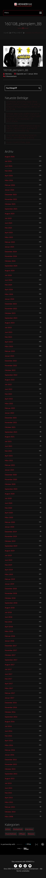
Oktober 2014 (10, 812)
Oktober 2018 (10, 598)
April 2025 (9, 232)
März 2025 (9, 237)
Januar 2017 (9, 698)
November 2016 (11, 707)
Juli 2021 (8, 441)
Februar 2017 (10, 693)
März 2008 (9, 816)
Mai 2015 (8, 793)
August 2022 (9, 380)
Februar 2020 (10, 522)
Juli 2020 (8, 498)
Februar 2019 (10, 579)
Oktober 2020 (10, 484)
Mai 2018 (8, 622)
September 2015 (11, 774)
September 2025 (11, 209)
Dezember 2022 (11, 361)
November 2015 (11, 764)
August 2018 (9, 608)
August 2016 (9, 721)
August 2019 (9, 551)
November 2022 (11, 365)
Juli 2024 (8, 275)
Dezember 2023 (11, 304)
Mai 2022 (8, 394)
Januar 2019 (9, 584)
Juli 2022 (8, 384)
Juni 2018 (8, 617)
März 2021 (9, 460)
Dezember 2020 (11, 475)
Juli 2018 (8, 612)
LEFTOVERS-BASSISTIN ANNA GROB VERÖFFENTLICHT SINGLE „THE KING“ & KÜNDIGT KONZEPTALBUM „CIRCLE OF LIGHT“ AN (23, 105)
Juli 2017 (8, 669)
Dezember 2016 (11, 703)
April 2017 (9, 683)
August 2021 (9, 437)
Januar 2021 (9, 470)
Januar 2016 (9, 755)
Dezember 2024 (11, 252)
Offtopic (22, 834)
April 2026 (9, 176)
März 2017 (9, 688)
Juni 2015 (8, 788)
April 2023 (9, 342)
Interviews (29, 829)
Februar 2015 (10, 807)
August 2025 (9, 214)
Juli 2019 (8, 555)
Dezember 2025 (11, 194)
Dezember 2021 (11, 418)
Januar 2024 (9, 299)
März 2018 (9, 631)
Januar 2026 (9, 190)
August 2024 (9, 270)
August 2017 (9, 665)
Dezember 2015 (11, 760)
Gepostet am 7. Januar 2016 (27, 74)
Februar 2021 (10, 465)
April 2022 (9, 399)
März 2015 (9, 802)
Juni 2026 (8, 166)
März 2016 (9, 745)
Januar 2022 (9, 413)
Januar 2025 (9, 247)
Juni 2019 (8, 560)
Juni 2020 (8, 503)
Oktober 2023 (10, 313)
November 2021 (11, 422)
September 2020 (11, 489)
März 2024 (9, 294)
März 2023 (9, 346)
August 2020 (9, 494)
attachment (16, 33)
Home (6, 33)
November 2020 (11, 479)
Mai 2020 (8, 508)
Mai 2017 (8, 679)
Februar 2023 (10, 351)
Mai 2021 (8, 451)
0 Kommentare (10, 76)
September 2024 (11, 266)
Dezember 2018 (11, 589)
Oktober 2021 (10, 427)
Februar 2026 (10, 185)
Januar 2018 (9, 641)
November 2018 (11, 593)
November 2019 (11, 536)
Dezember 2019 (11, 532)
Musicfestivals (10, 834)
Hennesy (8, 74)
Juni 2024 (8, 280)
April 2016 (9, 740)
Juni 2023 (8, 332)
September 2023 (11, 318)
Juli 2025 (8, 218)
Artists (7, 829)
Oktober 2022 (10, 370)
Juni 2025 (8, 223)
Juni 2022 (8, 389)
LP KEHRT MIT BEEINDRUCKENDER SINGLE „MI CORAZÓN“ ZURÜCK (21, 137)
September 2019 (11, 546)
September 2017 (11, 660)
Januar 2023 (9, 356)
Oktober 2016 (10, 712)
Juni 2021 (8, 446)
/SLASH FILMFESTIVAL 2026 (18, 143)
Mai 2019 (8, 565)
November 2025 (11, 199)
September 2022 (11, 375)
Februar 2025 (10, 242)
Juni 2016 (8, 731)
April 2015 (9, 798)
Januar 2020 (9, 527)
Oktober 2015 (10, 769)
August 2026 (9, 157)
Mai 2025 (8, 228)
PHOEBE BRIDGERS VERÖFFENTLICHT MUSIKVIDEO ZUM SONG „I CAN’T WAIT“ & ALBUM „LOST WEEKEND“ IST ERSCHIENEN (23, 117)
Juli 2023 (8, 327)
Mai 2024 (8, 285)
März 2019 (9, 574)
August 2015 (9, 778)
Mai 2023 (8, 337)
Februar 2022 (10, 408)
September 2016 (11, 717)
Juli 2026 (8, 161)
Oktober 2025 (10, 204)
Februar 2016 (10, 750)
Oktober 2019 (10, 541)
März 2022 (9, 403)
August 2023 (9, 323)
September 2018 (11, 603)
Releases (31, 834)
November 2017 (11, 650)
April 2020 (9, 513)
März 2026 (9, 180)
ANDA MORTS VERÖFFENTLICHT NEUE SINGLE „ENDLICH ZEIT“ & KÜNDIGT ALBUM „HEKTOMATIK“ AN (23, 128)
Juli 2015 (8, 783)
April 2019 (9, 570)
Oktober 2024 (10, 261)
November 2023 (11, 308)
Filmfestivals (17, 829)
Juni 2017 (8, 674)
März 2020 (9, 517)
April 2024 (9, 289)
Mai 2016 (8, 736)
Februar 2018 (10, 636)
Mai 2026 (8, 171)
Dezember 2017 (11, 646)
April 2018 (9, 627)
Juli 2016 (8, 726)
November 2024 (11, 256)
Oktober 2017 (10, 655)
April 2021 (9, 456)
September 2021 (11, 432)
